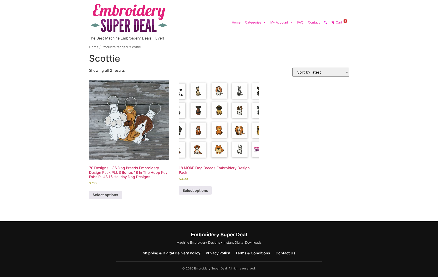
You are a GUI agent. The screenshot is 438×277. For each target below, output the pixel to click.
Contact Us (285, 253)
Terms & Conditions (252, 253)
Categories (253, 22)
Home (236, 22)
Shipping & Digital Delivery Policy (171, 253)
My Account (279, 22)
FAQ (300, 22)
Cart (341, 22)
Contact (314, 22)
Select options (105, 195)
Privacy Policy (218, 253)
